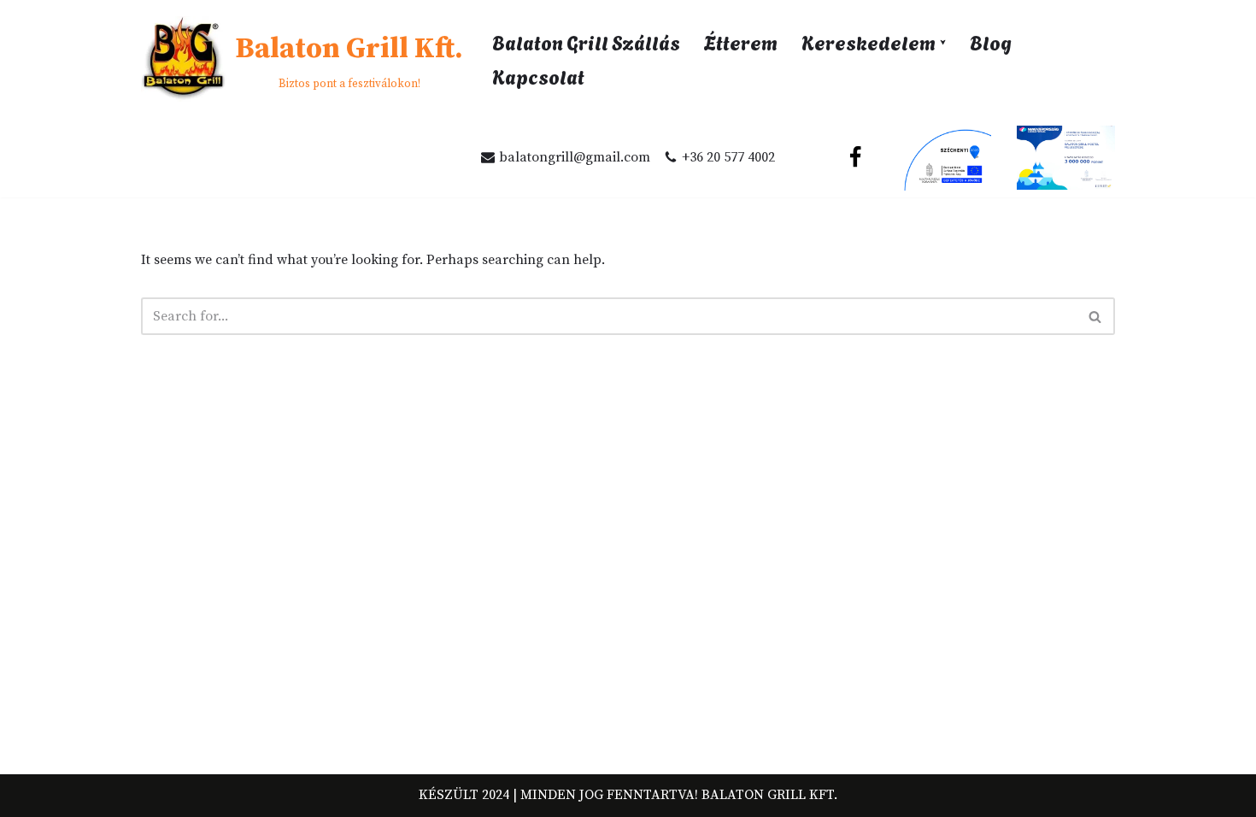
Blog (991, 41)
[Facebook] (855, 157)
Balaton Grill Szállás (586, 41)
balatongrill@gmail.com (574, 157)
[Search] (1096, 316)
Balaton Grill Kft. (769, 794)
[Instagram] (816, 157)
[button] (943, 42)
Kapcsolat (538, 76)
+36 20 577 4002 (728, 157)
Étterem (741, 41)
